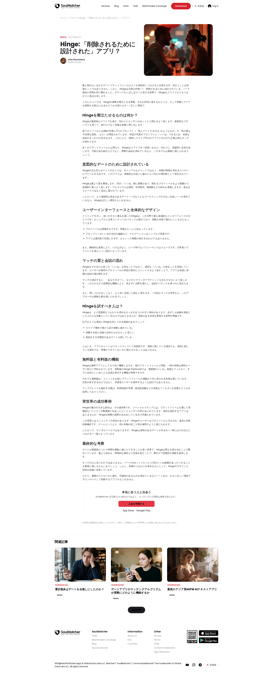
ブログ (73, 17)
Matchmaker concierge (104, 639)
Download (181, 6)
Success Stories (100, 647)
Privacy (157, 635)
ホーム (63, 17)
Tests (126, 6)
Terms (157, 639)
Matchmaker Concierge (154, 6)
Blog (116, 6)
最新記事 (136, 609)
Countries (132, 643)
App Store (128, 510)
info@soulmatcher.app (68, 663)
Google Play (143, 510)
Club (135, 6)
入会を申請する (136, 503)
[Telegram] (200, 664)
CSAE (156, 643)
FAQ (130, 639)
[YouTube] (187, 664)
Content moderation (164, 647)
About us (132, 635)
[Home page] (67, 6)
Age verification (162, 651)
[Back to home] (67, 632)
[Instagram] (193, 664)
